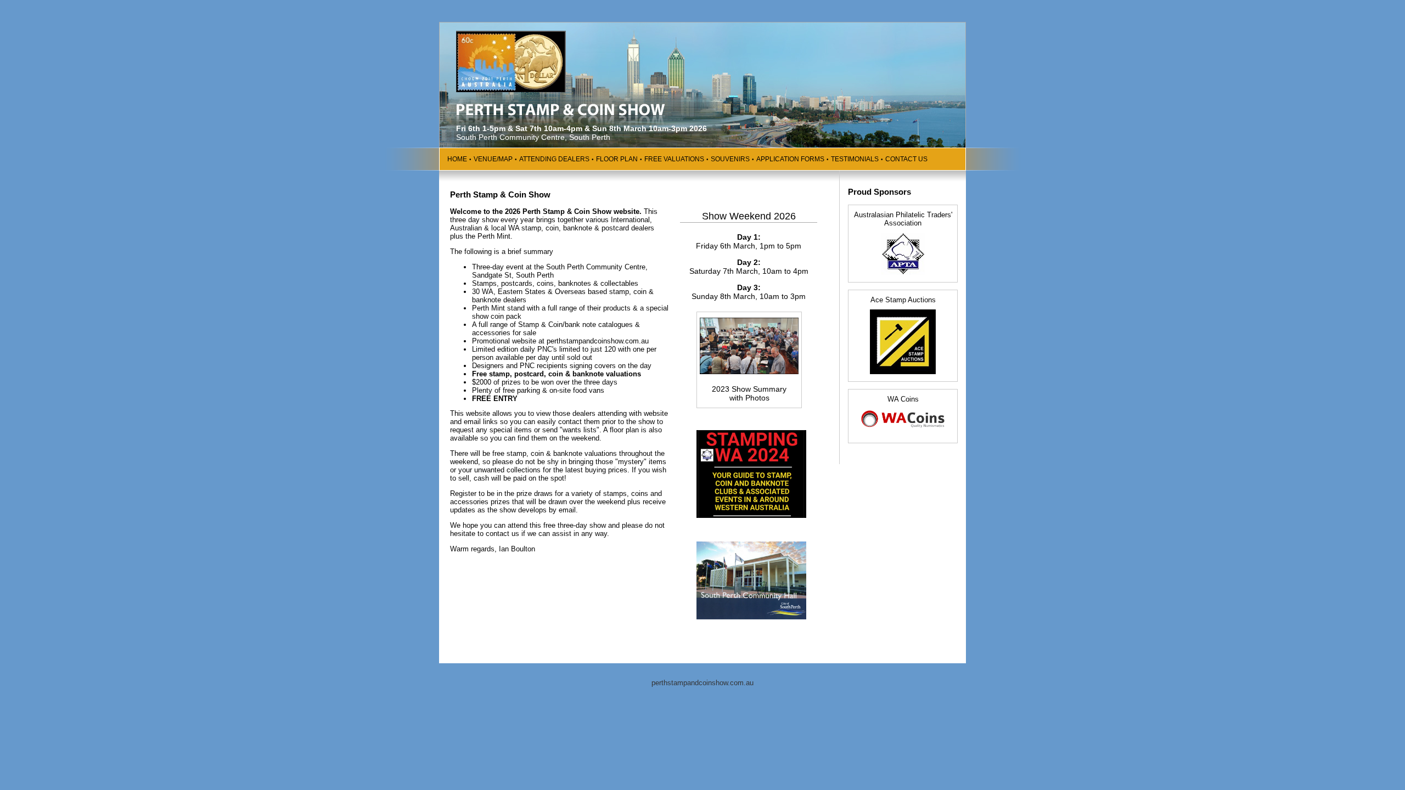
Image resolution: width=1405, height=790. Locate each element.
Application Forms (790, 159)
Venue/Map (493, 159)
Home (457, 159)
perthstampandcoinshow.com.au (702, 683)
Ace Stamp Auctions (903, 300)
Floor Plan (617, 159)
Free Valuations (674, 159)
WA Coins (903, 399)
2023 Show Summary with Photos (749, 393)
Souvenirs (730, 159)
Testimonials (855, 159)
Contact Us (906, 159)
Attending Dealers (554, 159)
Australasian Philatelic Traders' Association (903, 219)
